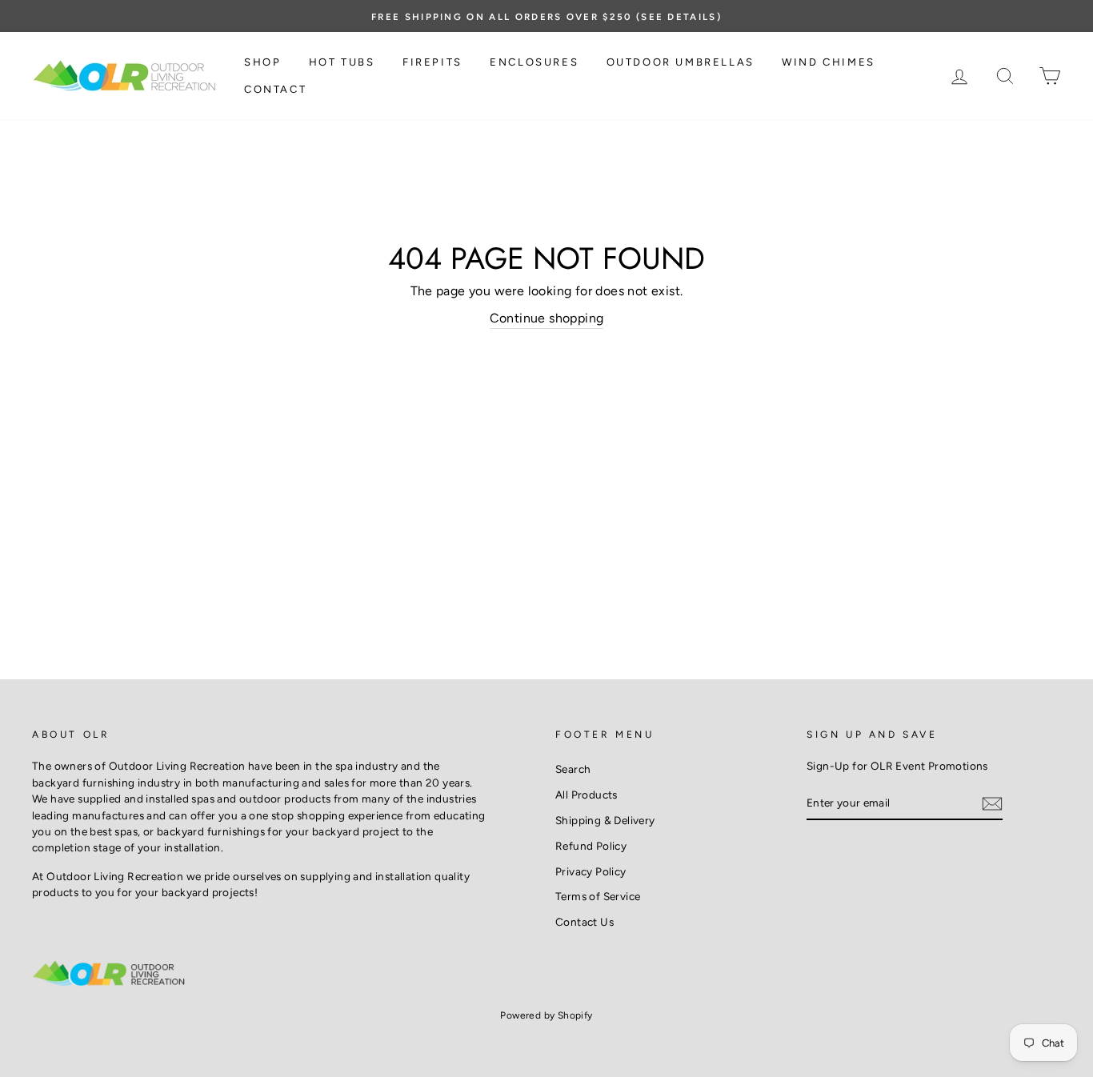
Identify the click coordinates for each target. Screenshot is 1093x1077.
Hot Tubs (342, 62)
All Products (586, 794)
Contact (275, 89)
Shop (262, 62)
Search (573, 769)
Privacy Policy (591, 871)
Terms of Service (597, 896)
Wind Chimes (828, 62)
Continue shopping (547, 318)
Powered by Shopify (546, 1015)
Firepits (432, 62)
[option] (546, 16)
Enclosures (534, 62)
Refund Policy (591, 845)
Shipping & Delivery (605, 820)
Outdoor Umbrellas (681, 62)
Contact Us (584, 921)
